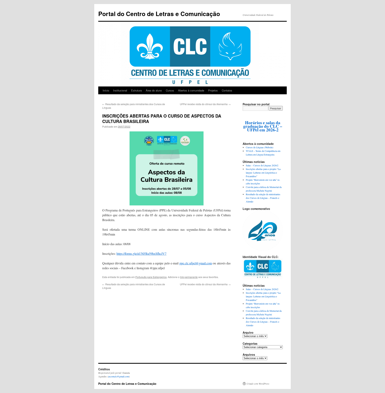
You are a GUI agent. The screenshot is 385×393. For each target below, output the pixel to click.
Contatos (227, 90)
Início (106, 90)
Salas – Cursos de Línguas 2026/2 (262, 165)
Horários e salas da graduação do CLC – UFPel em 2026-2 (262, 126)
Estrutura (136, 90)
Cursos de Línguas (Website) (259, 147)
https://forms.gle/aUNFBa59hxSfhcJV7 (141, 253)
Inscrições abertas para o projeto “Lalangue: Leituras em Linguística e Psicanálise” (263, 172)
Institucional (120, 90)
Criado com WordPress (258, 383)
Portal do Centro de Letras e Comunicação (159, 13)
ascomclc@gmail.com (118, 376)
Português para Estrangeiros (151, 277)
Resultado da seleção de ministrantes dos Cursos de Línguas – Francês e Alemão (263, 198)
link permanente (189, 277)
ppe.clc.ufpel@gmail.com (195, 263)
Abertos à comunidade (191, 90)
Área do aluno (154, 90)
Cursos (170, 90)
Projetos (213, 90)
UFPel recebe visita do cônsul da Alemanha (205, 104)
